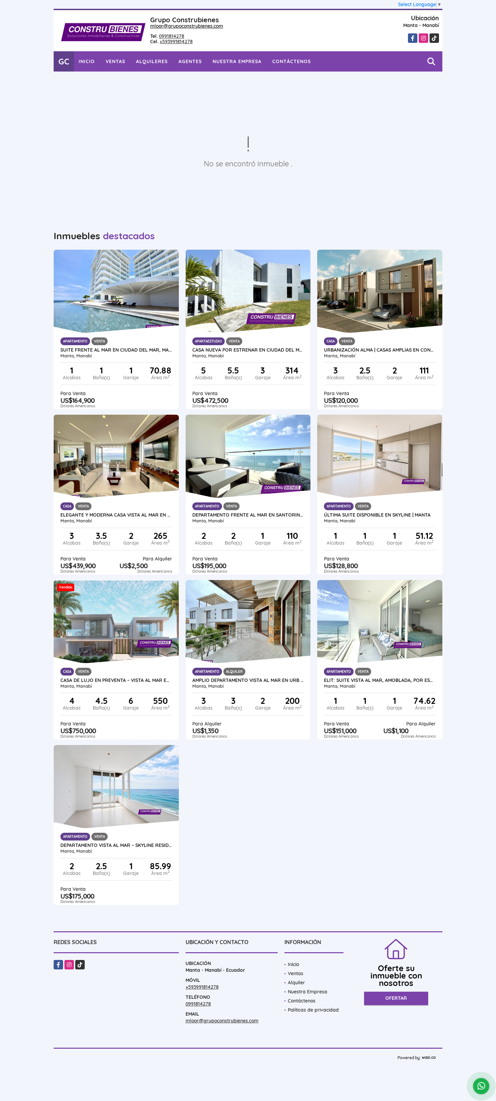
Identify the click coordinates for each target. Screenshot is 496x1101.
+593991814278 (176, 41)
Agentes (190, 61)
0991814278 (171, 36)
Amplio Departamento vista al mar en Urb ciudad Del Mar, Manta (248, 680)
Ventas (115, 61)
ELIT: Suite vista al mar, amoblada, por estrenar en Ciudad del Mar (380, 680)
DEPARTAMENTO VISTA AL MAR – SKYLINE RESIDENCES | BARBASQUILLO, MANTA (116, 845)
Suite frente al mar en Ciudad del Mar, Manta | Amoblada (116, 350)
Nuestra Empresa (237, 61)
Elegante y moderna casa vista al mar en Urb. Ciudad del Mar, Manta (116, 515)
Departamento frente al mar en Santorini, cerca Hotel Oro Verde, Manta (248, 515)
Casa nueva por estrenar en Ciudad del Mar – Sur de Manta (248, 350)
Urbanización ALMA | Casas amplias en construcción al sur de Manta (380, 350)
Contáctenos (291, 61)
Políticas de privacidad (313, 1010)
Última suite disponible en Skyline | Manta (377, 515)
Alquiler (296, 983)
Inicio (87, 61)
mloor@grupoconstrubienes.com (186, 26)
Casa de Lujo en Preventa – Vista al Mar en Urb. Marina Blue (116, 680)
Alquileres (152, 61)
